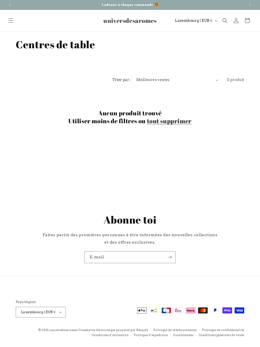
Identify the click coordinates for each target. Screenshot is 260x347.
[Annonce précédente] (9, 5)
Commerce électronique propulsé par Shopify (113, 330)
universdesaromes (64, 330)
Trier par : (121, 80)
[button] (10, 20)
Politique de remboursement (175, 330)
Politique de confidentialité (223, 330)
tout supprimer (169, 121)
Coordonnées (183, 335)
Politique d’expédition (151, 335)
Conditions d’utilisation (110, 335)
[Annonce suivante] (250, 5)
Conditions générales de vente (221, 335)
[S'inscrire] (169, 257)
